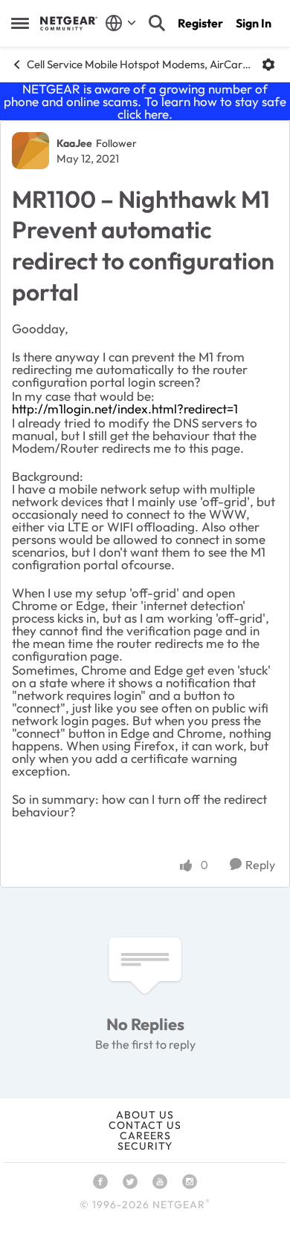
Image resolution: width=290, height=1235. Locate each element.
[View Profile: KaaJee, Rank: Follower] (30, 150)
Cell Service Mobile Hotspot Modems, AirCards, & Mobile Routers (139, 64)
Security (145, 1146)
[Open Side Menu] (20, 23)
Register (200, 23)
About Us (145, 1114)
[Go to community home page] (68, 23)
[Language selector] (121, 23)
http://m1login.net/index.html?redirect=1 (125, 408)
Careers (145, 1135)
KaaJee (74, 143)
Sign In (253, 23)
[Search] (157, 23)
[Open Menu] (268, 64)
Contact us (145, 1125)
